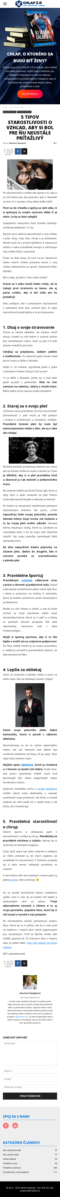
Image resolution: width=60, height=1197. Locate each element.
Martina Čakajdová (17, 143)
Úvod (5, 107)
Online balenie (9, 1159)
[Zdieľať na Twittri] (24, 151)
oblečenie (27, 764)
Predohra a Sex (10, 1163)
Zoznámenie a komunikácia (16, 1172)
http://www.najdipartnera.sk (30, 997)
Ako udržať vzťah (17, 107)
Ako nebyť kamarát (12, 1150)
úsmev (14, 879)
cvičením (26, 580)
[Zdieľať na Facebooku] (18, 151)
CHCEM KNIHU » (30, 94)
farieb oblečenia (47, 788)
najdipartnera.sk (21, 1016)
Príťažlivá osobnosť (24, 112)
